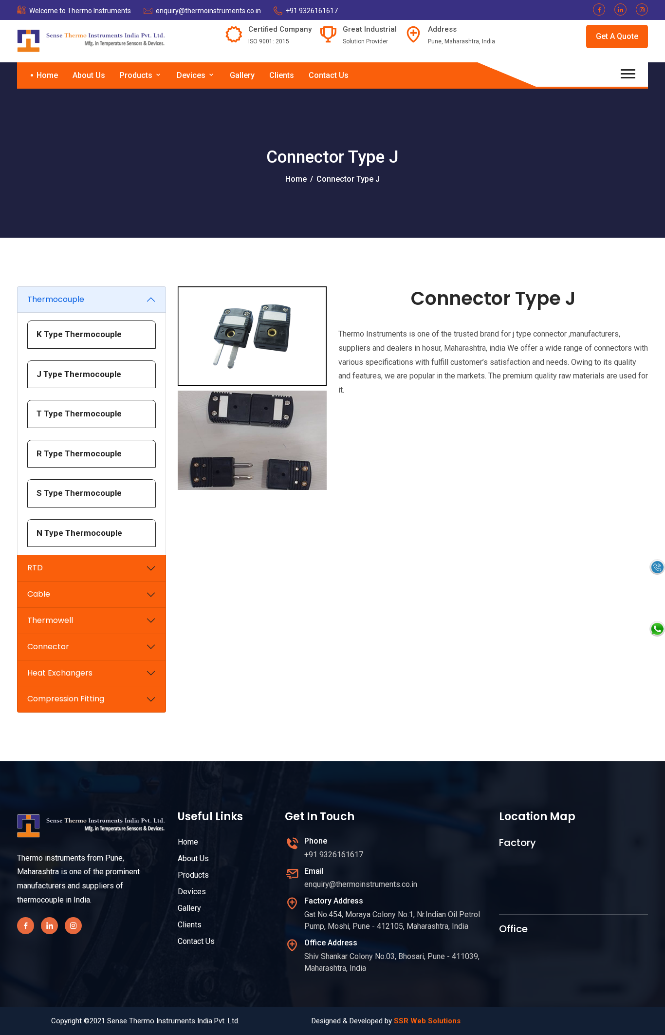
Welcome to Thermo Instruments (80, 11)
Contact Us (329, 75)
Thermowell (50, 620)
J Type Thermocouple (79, 374)
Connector (48, 646)
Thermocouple (55, 299)
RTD (35, 567)
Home (47, 75)
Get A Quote (617, 36)
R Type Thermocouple (79, 453)
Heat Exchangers (59, 672)
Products (137, 75)
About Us (89, 75)
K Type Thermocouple (79, 334)
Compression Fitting (65, 698)
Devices (192, 75)
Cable (38, 594)
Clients (281, 75)
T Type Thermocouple (79, 413)
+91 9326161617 (312, 11)
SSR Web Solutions (427, 1020)
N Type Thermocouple (79, 533)
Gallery (242, 75)
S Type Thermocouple (79, 493)
